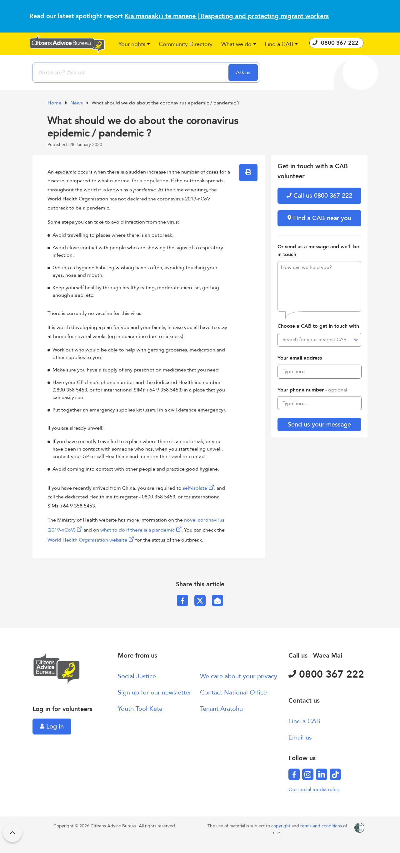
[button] (134, 45)
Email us (300, 737)
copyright (281, 826)
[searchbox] (131, 72)
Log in (54, 726)
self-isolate (194, 488)
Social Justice (137, 676)
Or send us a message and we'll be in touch (318, 250)
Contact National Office (233, 692)
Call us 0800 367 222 (322, 195)
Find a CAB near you (321, 218)
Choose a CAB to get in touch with (318, 326)
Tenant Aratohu (221, 708)
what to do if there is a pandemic (137, 530)
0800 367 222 (330, 674)
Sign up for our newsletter (154, 692)
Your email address (300, 358)
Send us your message (319, 424)
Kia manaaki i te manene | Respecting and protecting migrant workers (227, 16)
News (77, 102)
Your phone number (312, 389)
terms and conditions (321, 826)
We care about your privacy (238, 676)
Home (55, 102)
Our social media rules (313, 789)
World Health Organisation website (87, 540)
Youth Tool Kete (140, 708)
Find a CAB (304, 721)
